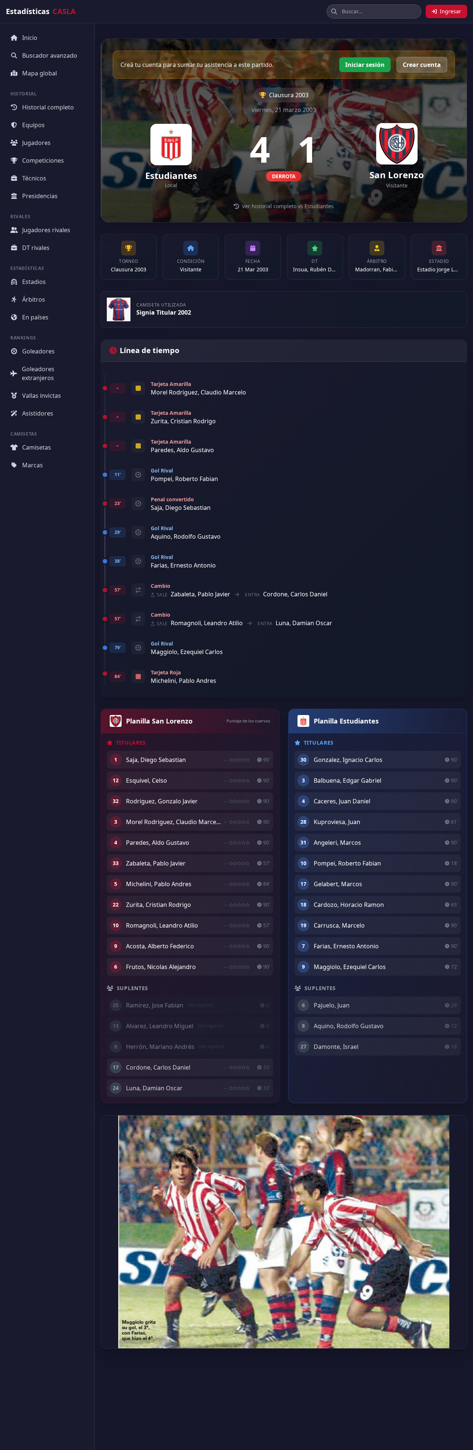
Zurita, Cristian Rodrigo (183, 421)
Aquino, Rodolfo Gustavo (186, 536)
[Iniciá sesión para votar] (239, 760)
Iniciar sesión (365, 65)
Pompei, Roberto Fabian (184, 479)
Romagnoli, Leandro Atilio (207, 623)
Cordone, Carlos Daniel (295, 594)
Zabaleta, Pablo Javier (200, 594)
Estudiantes (171, 176)
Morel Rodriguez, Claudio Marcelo (198, 392)
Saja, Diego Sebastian (181, 508)
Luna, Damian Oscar (304, 623)
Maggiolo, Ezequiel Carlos (187, 652)
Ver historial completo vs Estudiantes (288, 206)
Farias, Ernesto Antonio (183, 565)
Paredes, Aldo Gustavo (182, 450)
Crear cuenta (422, 65)
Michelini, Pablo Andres (183, 681)
